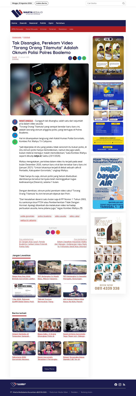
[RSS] (58, 232)
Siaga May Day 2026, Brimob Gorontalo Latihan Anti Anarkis (24, 277)
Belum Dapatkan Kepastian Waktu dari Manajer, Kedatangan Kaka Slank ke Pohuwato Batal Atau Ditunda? (71, 243)
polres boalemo (44, 216)
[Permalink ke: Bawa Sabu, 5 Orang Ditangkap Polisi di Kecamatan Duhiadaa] (49, 325)
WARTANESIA (26, 120)
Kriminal (15, 59)
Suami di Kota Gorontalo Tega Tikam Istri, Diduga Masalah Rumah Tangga (74, 335)
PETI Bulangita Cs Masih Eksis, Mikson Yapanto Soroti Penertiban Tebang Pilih (49, 277)
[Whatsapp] (84, 58)
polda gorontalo (27, 216)
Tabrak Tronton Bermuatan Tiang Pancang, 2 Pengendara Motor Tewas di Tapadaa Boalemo (49, 300)
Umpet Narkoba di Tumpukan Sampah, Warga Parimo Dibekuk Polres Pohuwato (22, 335)
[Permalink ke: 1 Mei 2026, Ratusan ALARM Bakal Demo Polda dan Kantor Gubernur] (24, 290)
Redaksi (74, 392)
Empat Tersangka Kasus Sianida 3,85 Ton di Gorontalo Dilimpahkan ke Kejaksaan (74, 358)
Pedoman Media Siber (59, 392)
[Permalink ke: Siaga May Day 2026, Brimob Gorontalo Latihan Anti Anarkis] (24, 267)
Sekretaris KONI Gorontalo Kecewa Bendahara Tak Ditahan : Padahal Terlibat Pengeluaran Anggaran (23, 358)
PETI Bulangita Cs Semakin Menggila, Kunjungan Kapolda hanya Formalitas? (74, 277)
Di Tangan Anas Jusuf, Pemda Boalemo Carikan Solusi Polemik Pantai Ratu (33, 243)
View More (49, 369)
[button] (123, 3)
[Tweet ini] (75, 58)
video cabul (74, 216)
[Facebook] (48, 232)
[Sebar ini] (70, 58)
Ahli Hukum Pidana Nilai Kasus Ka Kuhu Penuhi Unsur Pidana (73, 300)
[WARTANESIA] (26, 13)
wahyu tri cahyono (28, 220)
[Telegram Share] (79, 58)
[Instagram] (53, 232)
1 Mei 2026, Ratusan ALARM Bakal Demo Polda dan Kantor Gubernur (23, 300)
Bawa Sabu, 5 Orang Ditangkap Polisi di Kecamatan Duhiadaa (47, 335)
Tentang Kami (86, 392)
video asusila (60, 216)
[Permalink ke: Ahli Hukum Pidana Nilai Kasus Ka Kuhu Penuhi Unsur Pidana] (75, 290)
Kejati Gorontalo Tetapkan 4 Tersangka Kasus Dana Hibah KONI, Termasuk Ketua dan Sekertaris (48, 358)
